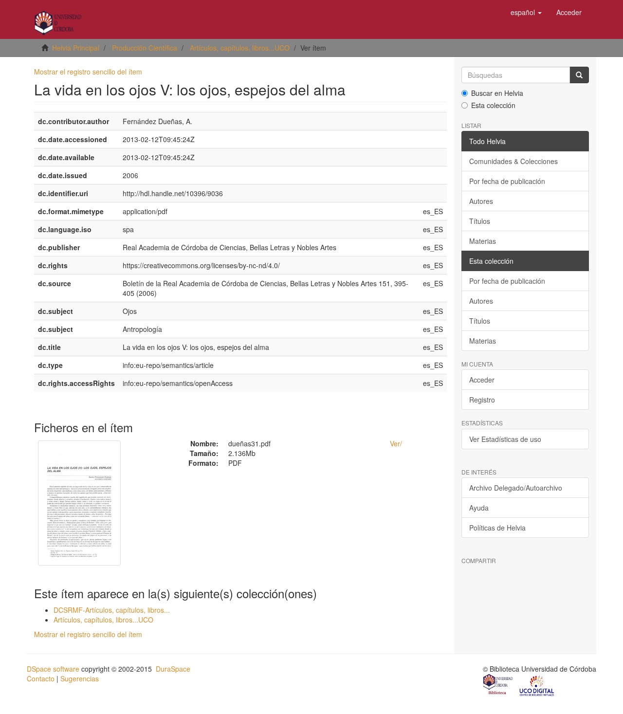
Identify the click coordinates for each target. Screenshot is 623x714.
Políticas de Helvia (497, 527)
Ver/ (396, 443)
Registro (482, 399)
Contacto (41, 678)
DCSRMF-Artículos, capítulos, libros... (112, 610)
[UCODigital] (537, 685)
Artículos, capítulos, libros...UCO (240, 48)
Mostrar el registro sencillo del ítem (88, 71)
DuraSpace (173, 669)
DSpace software (53, 669)
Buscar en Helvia (497, 93)
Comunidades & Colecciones (513, 161)
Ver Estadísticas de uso (505, 439)
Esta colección (493, 105)
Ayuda (479, 508)
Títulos (479, 221)
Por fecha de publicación (507, 181)
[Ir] (579, 75)
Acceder (482, 379)
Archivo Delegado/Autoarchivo (515, 488)
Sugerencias (79, 678)
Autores (481, 201)
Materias (482, 241)
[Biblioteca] (498, 685)
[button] (526, 12)
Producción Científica (144, 48)
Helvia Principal (75, 48)
